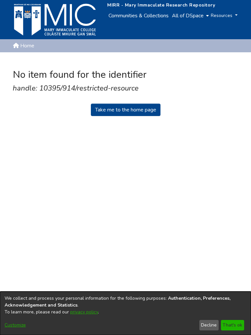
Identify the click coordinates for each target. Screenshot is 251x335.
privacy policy (84, 312)
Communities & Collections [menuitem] (139, 15)
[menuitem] (190, 16)
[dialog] (125, 313)
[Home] (55, 19)
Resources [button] (222, 15)
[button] (204, 61)
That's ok (232, 325)
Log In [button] (227, 61)
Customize (15, 325)
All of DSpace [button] (188, 15)
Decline (209, 325)
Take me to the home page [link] (125, 109)
